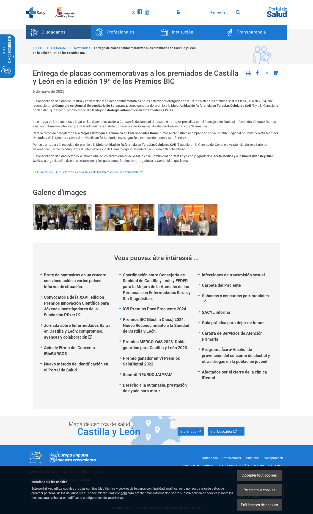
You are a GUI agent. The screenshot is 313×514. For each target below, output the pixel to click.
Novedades (82, 48)
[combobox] (221, 12)
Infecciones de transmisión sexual (233, 274)
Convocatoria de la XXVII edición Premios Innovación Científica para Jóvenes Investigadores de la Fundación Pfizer (76, 306)
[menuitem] (58, 32)
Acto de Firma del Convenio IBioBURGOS (69, 350)
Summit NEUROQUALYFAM (148, 374)
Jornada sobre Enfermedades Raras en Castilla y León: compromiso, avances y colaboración (77, 331)
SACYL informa (216, 312)
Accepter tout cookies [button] (259, 475)
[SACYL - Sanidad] (36, 12)
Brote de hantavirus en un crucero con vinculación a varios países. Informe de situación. (75, 280)
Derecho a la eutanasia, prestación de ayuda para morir (155, 388)
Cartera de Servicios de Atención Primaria (232, 336)
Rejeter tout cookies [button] (259, 490)
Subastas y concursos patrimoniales (237, 299)
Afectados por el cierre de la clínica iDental (234, 375)
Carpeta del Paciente (221, 285)
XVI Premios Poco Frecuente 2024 (154, 308)
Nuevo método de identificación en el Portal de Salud (76, 367)
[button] (191, 431)
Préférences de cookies (259, 505)
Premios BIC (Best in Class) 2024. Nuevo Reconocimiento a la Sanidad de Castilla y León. (156, 325)
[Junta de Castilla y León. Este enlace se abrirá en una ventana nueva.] (64, 12)
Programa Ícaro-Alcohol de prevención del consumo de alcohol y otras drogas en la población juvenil (236, 355)
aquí (124, 493)
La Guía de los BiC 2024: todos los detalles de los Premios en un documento (86, 172)
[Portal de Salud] (277, 12)
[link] (62, 217)
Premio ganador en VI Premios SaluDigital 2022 (151, 361)
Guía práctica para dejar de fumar (233, 322)
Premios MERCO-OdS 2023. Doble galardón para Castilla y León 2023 (155, 344)
